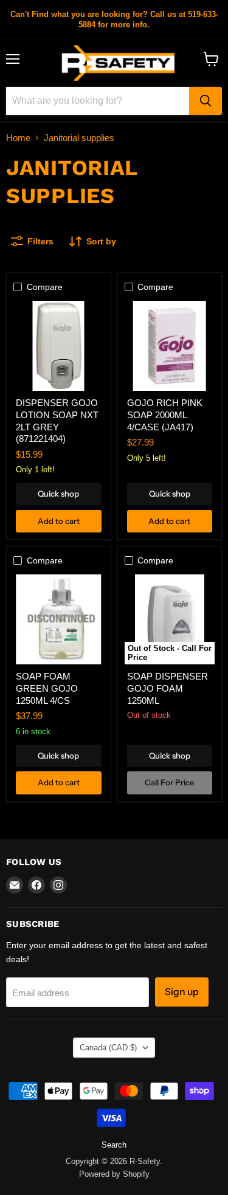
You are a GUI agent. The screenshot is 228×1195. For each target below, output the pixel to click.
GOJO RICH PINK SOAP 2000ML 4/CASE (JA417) (164, 415)
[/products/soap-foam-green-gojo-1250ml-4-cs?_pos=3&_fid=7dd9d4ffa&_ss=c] (58, 619)
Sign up (182, 991)
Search (114, 1144)
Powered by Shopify (114, 1174)
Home (18, 138)
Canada (108, 1047)
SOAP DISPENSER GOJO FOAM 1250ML (167, 688)
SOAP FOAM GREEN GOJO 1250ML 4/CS (47, 688)
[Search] (205, 101)
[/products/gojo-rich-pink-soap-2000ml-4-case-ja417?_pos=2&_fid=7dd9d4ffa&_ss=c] (170, 346)
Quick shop (58, 493)
